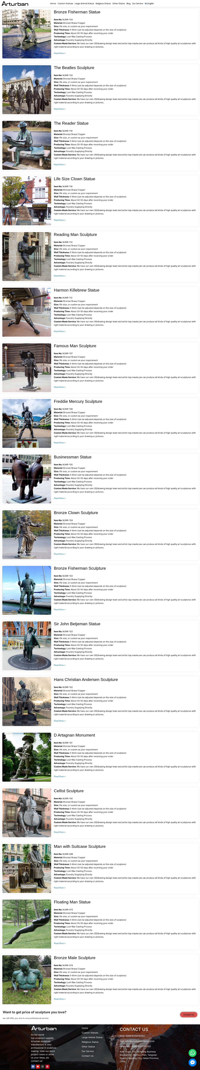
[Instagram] (43, 1067)
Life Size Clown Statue (74, 179)
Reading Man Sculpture (75, 234)
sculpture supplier (44, 1038)
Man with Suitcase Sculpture (80, 846)
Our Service (137, 3)
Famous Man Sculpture (75, 346)
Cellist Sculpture (69, 791)
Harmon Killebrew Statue (76, 290)
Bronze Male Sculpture (75, 957)
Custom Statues (65, 3)
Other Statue (118, 3)
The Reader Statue (71, 123)
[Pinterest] (47, 1067)
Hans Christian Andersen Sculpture (86, 679)
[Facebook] (33, 1067)
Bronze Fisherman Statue (77, 12)
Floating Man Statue (72, 902)
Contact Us (87, 1055)
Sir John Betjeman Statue (77, 624)
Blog (128, 3)
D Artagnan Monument (74, 735)
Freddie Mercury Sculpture (78, 401)
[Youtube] (38, 1067)
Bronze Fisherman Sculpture (80, 568)
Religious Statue (103, 3)
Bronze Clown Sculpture (76, 512)
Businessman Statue (73, 457)
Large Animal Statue (84, 3)
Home (53, 3)
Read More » (59, 53)
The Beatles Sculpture (74, 67)
